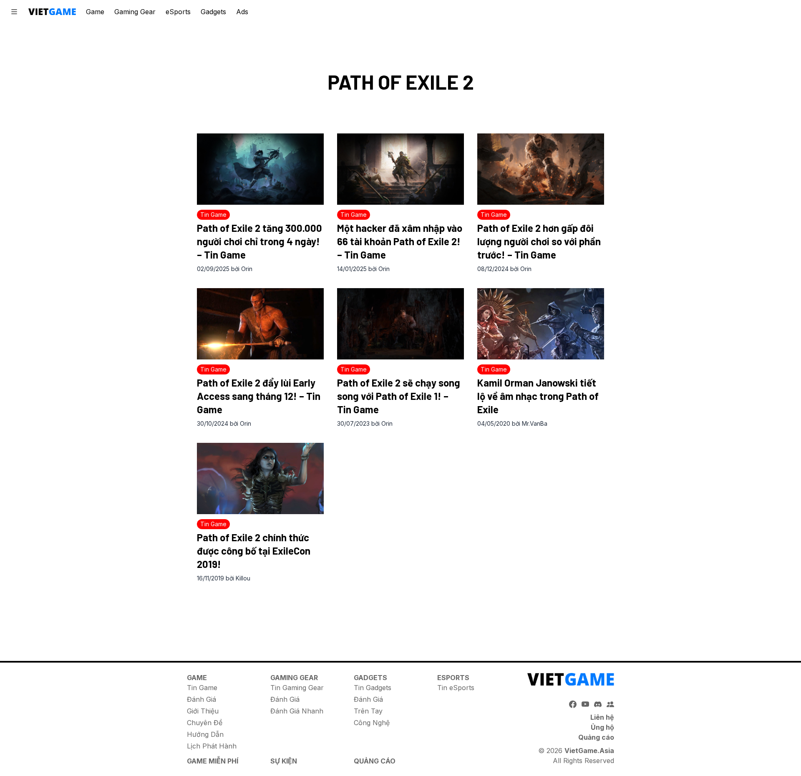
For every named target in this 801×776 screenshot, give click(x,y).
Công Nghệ (372, 722)
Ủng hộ (602, 727)
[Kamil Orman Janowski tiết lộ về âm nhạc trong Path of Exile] (540, 323)
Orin (246, 268)
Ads (242, 12)
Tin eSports (455, 687)
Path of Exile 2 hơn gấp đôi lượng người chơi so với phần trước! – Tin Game (539, 241)
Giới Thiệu (203, 711)
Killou (243, 578)
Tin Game (202, 687)
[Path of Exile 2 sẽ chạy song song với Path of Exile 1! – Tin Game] (400, 323)
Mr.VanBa (534, 423)
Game (95, 12)
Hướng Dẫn (205, 734)
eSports (178, 12)
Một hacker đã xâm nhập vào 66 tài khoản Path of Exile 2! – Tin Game (399, 241)
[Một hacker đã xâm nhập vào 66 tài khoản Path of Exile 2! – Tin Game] (400, 169)
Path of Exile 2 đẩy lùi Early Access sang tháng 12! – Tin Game (258, 396)
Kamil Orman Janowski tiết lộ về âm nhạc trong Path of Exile (538, 396)
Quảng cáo (596, 737)
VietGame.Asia (589, 750)
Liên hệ (602, 717)
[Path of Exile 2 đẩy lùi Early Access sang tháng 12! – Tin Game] (260, 323)
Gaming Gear (135, 12)
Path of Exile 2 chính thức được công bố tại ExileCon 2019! (253, 550)
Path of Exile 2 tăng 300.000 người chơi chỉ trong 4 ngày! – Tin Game (259, 241)
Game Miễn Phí (212, 761)
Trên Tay (368, 711)
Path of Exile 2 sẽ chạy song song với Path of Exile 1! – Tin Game (398, 396)
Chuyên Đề (204, 722)
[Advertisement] (400, 613)
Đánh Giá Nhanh (296, 711)
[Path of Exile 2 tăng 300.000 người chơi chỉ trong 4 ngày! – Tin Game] (260, 169)
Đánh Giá (201, 699)
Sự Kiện (283, 761)
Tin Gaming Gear (297, 687)
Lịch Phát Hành (212, 746)
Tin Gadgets (372, 687)
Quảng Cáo (374, 761)
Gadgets (213, 12)
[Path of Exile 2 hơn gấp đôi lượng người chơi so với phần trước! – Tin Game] (540, 169)
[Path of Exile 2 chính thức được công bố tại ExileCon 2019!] (260, 478)
